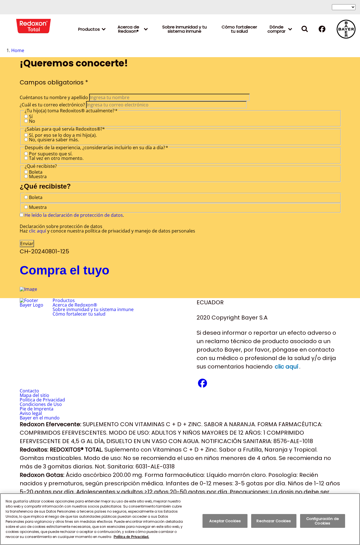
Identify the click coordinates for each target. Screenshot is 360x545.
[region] (180, 519)
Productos (89, 29)
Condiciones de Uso (41, 404)
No (32, 121)
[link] (290, 29)
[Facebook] (322, 30)
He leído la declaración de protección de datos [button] (73, 215)
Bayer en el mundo (40, 418)
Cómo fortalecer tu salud (239, 29)
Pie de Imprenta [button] (36, 409)
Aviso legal (31, 413)
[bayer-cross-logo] (346, 29)
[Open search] (304, 29)
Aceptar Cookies (225, 521)
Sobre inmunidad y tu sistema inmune (184, 29)
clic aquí (37, 231)
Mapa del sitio (34, 395)
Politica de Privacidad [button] (42, 400)
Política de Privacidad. (131, 537)
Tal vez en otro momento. (56, 158)
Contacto (29, 391)
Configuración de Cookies (322, 521)
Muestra (38, 176)
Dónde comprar (276, 29)
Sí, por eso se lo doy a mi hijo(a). (63, 135)
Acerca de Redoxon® (128, 29)
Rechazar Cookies (273, 521)
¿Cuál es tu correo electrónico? (52, 105)
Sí (31, 116)
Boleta (35, 172)
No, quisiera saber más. (54, 140)
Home (17, 50)
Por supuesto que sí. (51, 154)
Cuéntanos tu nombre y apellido (54, 97)
